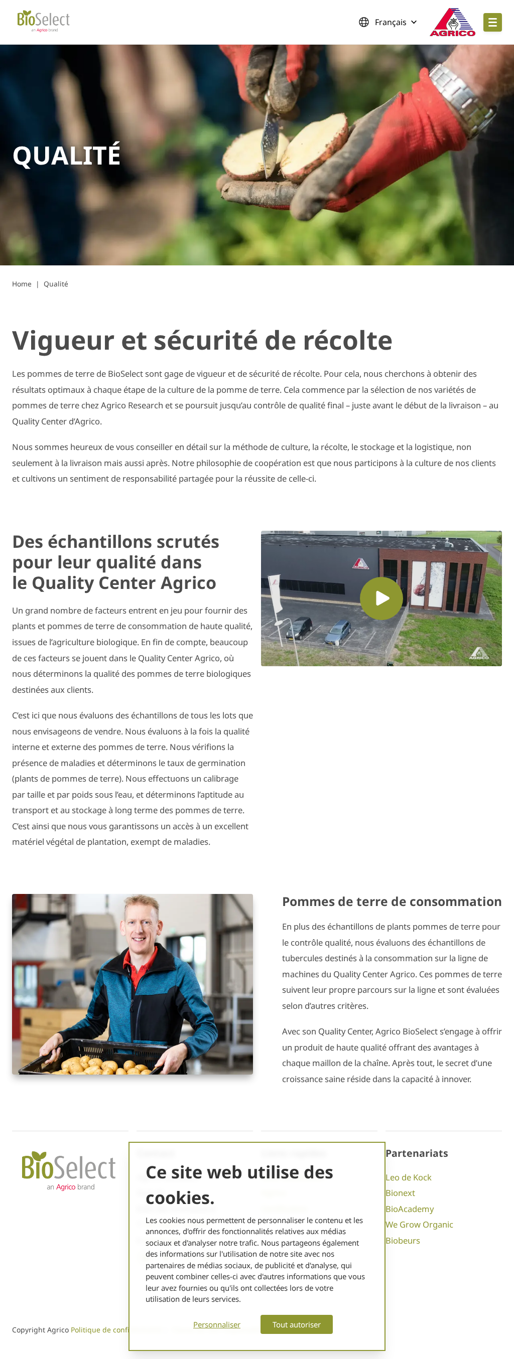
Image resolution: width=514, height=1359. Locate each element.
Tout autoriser (297, 1324)
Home (22, 283)
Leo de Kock (409, 1177)
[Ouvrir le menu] (492, 22)
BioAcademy (410, 1209)
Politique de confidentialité (116, 1329)
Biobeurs (403, 1240)
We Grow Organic (419, 1224)
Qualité (56, 283)
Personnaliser (216, 1324)
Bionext (400, 1192)
